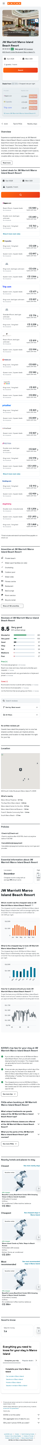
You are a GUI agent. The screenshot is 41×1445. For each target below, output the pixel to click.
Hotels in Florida (28, 1436)
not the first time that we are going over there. (20, 691)
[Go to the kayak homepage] (14, 3)
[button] (3, 3)
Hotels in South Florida (12, 1438)
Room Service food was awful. (15, 688)
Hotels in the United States (13, 1436)
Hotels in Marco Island (13, 1382)
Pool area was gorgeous (13, 665)
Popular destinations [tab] (30, 1361)
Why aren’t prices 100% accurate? (16, 1423)
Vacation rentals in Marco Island (16, 1386)
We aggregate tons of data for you (16, 1419)
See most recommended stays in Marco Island (31, 1262)
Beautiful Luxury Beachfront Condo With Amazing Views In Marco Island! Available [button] (20, 1196)
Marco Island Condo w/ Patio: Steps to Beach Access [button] (18, 1244)
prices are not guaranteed (10, 1408)
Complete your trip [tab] (12, 1361)
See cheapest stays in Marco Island (32, 1214)
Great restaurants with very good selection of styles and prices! (19, 674)
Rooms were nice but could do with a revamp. (19, 685)
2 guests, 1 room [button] (10, 64)
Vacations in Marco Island (14, 1379)
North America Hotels (28, 1434)
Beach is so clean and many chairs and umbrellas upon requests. (19, 669)
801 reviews (28, 49)
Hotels (17, 1434)
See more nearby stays (32, 1166)
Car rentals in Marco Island (15, 1376)
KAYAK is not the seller (11, 1415)
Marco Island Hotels (27, 1438)
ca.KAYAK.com (8, 1434)
